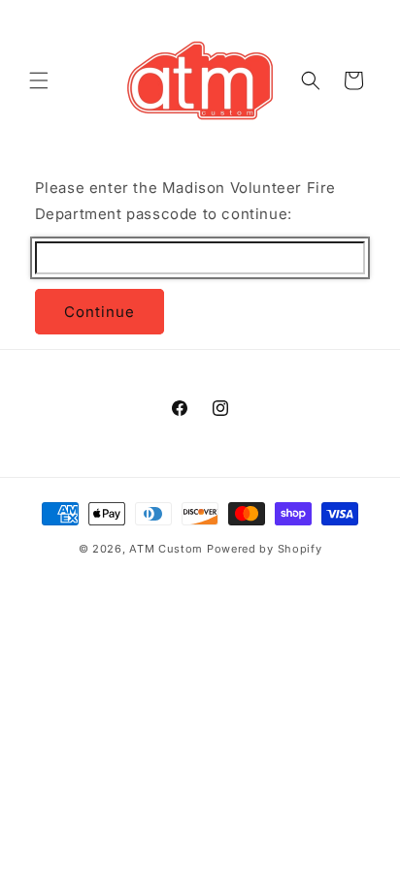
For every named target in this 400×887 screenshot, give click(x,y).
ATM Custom (166, 548)
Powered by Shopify (264, 548)
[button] (38, 80)
